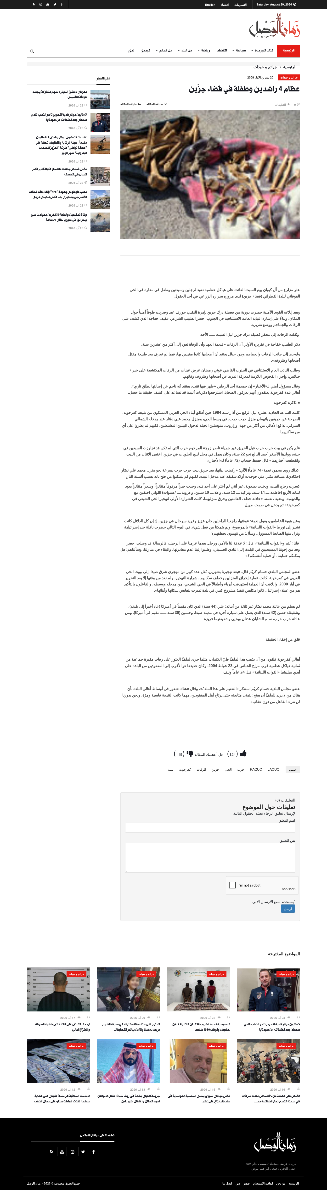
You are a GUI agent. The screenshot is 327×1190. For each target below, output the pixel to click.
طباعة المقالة (128, 104)
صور (131, 51)
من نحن (280, 1183)
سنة (171, 769)
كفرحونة (185, 769)
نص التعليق (287, 840)
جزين (215, 769)
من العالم (165, 51)
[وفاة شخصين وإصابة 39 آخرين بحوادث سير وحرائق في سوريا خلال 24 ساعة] (100, 230)
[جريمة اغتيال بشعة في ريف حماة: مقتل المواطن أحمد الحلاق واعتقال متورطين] (128, 1081)
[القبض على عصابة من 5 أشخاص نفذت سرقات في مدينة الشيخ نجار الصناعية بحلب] (268, 1081)
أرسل (288, 908)
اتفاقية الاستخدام (263, 1183)
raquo (256, 769)
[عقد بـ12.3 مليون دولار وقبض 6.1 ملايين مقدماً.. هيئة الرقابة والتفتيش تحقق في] (100, 153)
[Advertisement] (117, 27)
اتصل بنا (227, 1183)
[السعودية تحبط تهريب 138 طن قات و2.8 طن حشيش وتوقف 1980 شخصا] (198, 1010)
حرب (240, 769)
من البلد (186, 51)
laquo (273, 769)
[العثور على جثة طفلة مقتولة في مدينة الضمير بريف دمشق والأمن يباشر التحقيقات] (128, 1010)
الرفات (201, 769)
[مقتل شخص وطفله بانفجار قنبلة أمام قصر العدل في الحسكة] (100, 184)
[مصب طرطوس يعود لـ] (100, 207)
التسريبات (240, 4)
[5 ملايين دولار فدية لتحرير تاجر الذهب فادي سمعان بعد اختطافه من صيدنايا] (100, 130)
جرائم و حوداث (265, 66)
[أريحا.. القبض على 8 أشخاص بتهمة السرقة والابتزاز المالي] (58, 1010)
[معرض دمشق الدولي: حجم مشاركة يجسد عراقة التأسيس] (100, 107)
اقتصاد (225, 4)
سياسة (241, 51)
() (233, 753)
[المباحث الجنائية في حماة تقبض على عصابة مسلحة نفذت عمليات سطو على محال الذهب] (58, 1081)
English (210, 4)
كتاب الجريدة (264, 51)
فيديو (145, 51)
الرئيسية (288, 51)
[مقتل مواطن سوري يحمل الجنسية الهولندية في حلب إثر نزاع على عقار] (198, 1081)
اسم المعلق (287, 820)
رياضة (205, 51)
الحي (228, 769)
